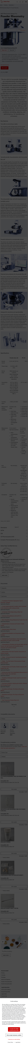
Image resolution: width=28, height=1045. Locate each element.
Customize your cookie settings (14, 1039)
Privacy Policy (10, 1042)
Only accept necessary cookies (14, 1035)
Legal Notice (17, 1042)
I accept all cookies (14, 1029)
